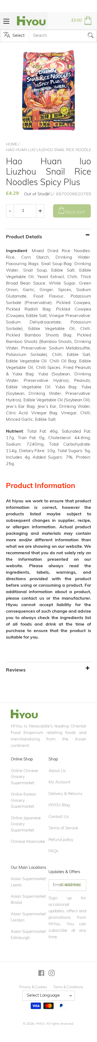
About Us (57, 771)
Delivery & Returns (65, 794)
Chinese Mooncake (28, 842)
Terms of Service (63, 828)
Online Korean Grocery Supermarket (23, 801)
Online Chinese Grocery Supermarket (24, 777)
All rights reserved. (60, 1024)
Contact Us (58, 817)
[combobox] (63, 36)
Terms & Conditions (68, 987)
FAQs (53, 851)
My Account (59, 782)
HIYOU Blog (59, 805)
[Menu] (6, 20)
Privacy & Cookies (33, 987)
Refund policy (60, 840)
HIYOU (40, 1024)
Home (11, 144)
